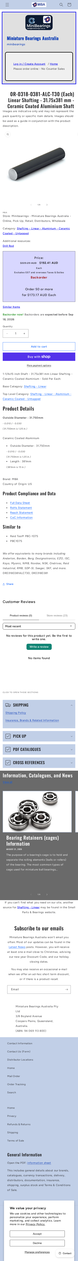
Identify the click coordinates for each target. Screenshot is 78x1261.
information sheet (39, 1162)
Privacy (11, 1116)
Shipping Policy (15, 712)
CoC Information (21, 517)
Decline (37, 1243)
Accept (37, 1233)
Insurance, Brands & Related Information (32, 720)
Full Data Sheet (20, 502)
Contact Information (19, 1043)
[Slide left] (31, 205)
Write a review (39, 646)
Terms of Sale (15, 1140)
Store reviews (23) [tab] (57, 615)
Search (11, 1092)
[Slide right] (47, 205)
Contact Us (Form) (18, 1051)
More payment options (39, 365)
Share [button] (10, 584)
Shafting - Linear (35, 386)
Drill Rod (8, 246)
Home (54, 64)
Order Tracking (16, 1084)
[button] (7, 5)
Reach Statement (21, 512)
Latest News (17, 947)
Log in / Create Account (29, 64)
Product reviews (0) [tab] (21, 615)
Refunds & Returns (18, 1124)
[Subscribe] (67, 989)
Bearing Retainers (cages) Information (32, 840)
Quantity (8, 326)
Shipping (12, 1132)
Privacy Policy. (35, 1224)
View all (7, 782)
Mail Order (13, 1076)
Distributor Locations (20, 1059)
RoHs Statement (21, 507)
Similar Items (11, 307)
